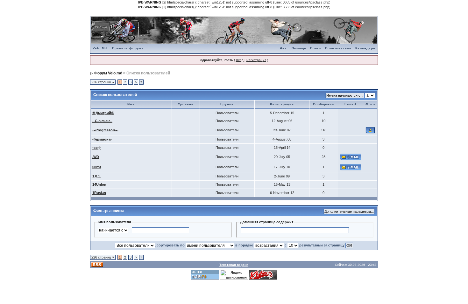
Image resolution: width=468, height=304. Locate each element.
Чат (283, 48)
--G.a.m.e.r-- (102, 121)
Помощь (299, 48)
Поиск (315, 48)
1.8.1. (96, 176)
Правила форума (128, 48)
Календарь (365, 48)
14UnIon (99, 184)
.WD (95, 157)
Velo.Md (100, 48)
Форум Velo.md (108, 73)
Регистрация (256, 60)
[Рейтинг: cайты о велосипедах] (263, 274)
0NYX (96, 167)
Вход (240, 60)
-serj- (96, 147)
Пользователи (338, 48)
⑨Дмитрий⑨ (103, 113)
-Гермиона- (102, 139)
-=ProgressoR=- (105, 130)
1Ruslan (99, 193)
